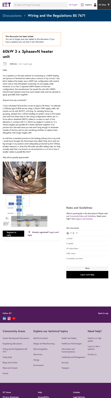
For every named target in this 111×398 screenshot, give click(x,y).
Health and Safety (69, 338)
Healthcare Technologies (72, 343)
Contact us (92, 354)
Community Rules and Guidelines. (83, 216)
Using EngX (7, 357)
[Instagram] (9, 318)
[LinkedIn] (4, 318)
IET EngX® (73, 5)
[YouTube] (14, 318)
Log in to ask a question (94, 347)
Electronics (37, 354)
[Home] (7, 5)
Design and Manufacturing (44, 343)
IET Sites (102, 5)
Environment (38, 365)
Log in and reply (87, 274)
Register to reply (11, 233)
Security (65, 362)
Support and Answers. (84, 218)
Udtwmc (13, 64)
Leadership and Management (73, 357)
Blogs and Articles (10, 362)
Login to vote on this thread (70, 233)
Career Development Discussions (16, 338)
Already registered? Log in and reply (43, 233)
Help (40, 392)
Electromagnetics (40, 349)
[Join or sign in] (95, 5)
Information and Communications (68, 350)
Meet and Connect (10, 368)
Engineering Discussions (12, 343)
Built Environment (40, 338)
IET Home (7, 392)
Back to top (103, 313)
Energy (36, 359)
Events (5, 373)
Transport (65, 368)
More (87, 268)
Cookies (76, 392)
